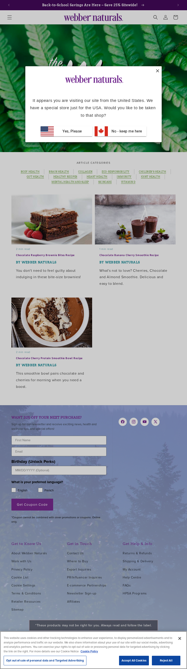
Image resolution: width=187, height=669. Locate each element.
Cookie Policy (89, 651)
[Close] (180, 638)
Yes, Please (72, 131)
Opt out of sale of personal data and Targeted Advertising (45, 660)
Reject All (166, 660)
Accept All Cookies (134, 660)
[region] (93, 650)
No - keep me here (126, 131)
